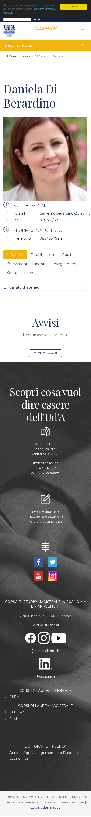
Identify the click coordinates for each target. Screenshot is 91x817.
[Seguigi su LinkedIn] (45, 663)
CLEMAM (17, 712)
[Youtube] (39, 575)
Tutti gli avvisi (45, 353)
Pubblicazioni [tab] (43, 254)
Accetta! (73, 6)
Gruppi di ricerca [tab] (21, 272)
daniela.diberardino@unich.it (65, 213)
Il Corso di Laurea (18, 56)
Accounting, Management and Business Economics (43, 755)
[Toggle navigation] (83, 18)
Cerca (37, 18)
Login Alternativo (46, 807)
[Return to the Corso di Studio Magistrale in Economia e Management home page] (44, 31)
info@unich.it (50, 511)
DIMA (14, 719)
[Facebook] (39, 561)
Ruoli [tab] (66, 254)
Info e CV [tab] (15, 254)
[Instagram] (52, 575)
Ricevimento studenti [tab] (26, 264)
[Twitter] (52, 561)
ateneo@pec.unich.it (49, 516)
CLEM (14, 697)
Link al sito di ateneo (21, 287)
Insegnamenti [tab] (64, 264)
